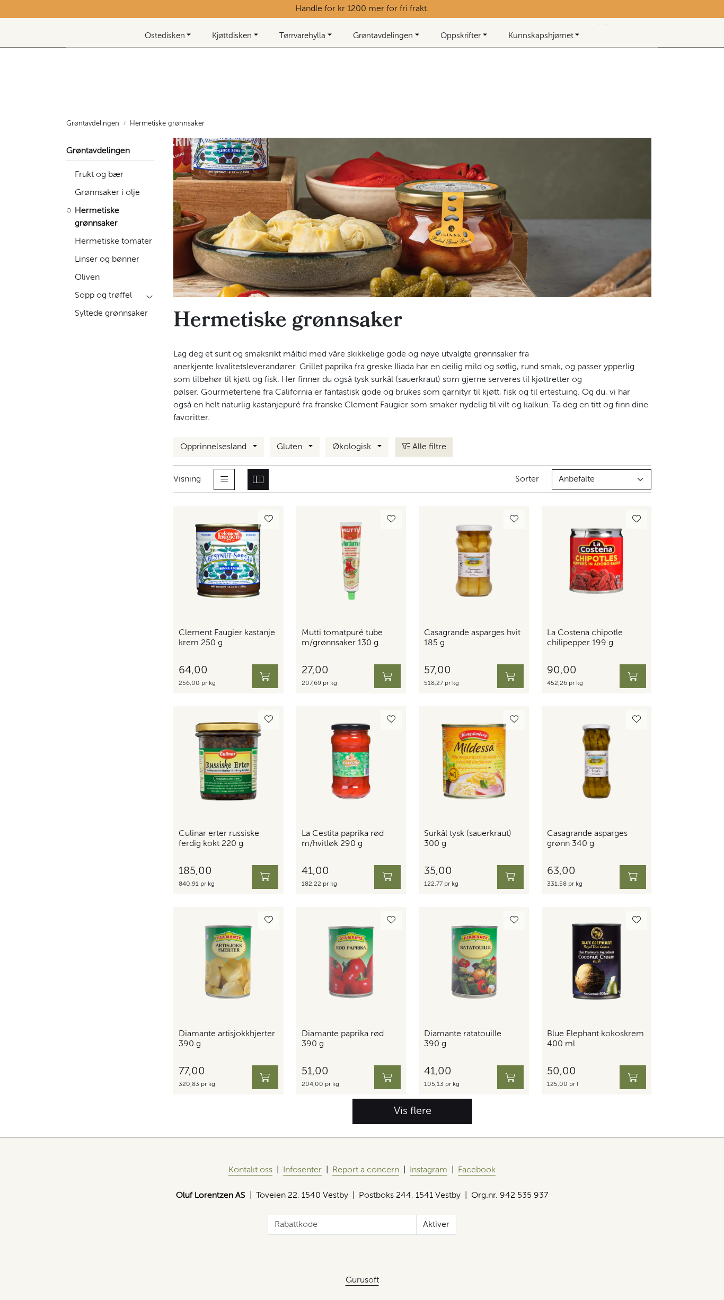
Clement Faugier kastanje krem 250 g (227, 638)
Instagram (428, 1170)
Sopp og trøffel (103, 295)
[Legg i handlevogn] (265, 676)
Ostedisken (165, 36)
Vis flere (412, 1111)
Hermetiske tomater (113, 241)
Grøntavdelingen (383, 36)
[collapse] (149, 295)
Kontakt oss (250, 1170)
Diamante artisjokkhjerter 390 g (227, 1039)
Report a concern (365, 1170)
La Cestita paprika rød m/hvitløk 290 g (343, 839)
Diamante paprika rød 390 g (343, 1039)
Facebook (477, 1170)
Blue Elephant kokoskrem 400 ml (595, 1039)
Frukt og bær (99, 175)
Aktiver (436, 1225)
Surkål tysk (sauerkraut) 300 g (467, 839)
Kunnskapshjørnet (540, 36)
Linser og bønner (107, 259)
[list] (224, 479)
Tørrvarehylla (302, 36)
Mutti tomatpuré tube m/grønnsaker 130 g (342, 638)
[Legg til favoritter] (268, 519)
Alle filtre (428, 447)
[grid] (258, 479)
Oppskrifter (460, 36)
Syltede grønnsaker (111, 313)
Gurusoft (362, 1280)
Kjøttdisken (232, 36)
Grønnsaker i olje (107, 193)
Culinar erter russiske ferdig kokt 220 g (219, 839)
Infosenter (302, 1170)
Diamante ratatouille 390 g (462, 1039)
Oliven (87, 277)
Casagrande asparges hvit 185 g (472, 638)
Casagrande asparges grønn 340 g (587, 839)
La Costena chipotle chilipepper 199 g (585, 638)
